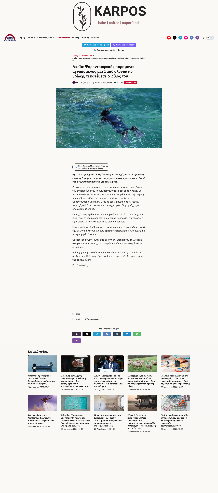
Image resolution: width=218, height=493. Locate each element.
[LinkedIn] (127, 334)
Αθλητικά (95, 38)
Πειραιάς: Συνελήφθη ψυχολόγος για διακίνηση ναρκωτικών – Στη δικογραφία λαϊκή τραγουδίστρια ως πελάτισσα (75, 380)
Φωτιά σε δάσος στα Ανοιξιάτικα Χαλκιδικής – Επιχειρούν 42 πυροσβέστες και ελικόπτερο (41, 419)
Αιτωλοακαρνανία (45, 38)
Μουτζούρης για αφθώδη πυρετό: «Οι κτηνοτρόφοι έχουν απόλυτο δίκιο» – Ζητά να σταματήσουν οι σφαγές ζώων (142, 380)
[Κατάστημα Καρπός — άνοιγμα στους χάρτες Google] (109, 16)
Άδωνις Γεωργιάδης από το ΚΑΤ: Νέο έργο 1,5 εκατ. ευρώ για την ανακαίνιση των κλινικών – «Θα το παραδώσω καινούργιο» (108, 380)
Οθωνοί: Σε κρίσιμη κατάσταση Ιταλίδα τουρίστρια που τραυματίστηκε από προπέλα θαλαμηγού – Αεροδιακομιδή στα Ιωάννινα (142, 422)
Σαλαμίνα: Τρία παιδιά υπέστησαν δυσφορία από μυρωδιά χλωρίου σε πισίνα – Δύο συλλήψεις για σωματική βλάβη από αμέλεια (75, 420)
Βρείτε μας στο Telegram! (98, 45)
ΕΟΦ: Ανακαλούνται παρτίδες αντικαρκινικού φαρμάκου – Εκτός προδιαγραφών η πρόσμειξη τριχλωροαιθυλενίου (175, 420)
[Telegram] (180, 38)
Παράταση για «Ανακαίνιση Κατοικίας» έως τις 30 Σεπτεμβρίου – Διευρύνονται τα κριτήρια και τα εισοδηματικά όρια (108, 420)
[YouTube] (169, 38)
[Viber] (197, 38)
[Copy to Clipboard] (117, 334)
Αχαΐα (77, 319)
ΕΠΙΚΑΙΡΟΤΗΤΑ (130, 83)
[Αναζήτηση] (203, 38)
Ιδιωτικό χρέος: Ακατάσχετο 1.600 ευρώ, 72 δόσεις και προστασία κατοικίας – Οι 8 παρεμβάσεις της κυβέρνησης (175, 379)
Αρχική (21, 38)
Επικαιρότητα (64, 38)
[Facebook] (192, 38)
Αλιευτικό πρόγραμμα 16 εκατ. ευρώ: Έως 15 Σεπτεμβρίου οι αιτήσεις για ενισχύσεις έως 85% (41, 379)
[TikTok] (174, 38)
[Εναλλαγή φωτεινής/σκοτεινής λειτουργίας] (210, 38)
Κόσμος (75, 38)
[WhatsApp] (137, 334)
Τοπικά (30, 38)
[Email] (76, 334)
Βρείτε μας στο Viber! (125, 45)
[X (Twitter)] (87, 334)
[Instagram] (186, 38)
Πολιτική (85, 38)
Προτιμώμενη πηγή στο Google (110, 50)
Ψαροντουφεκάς (93, 319)
